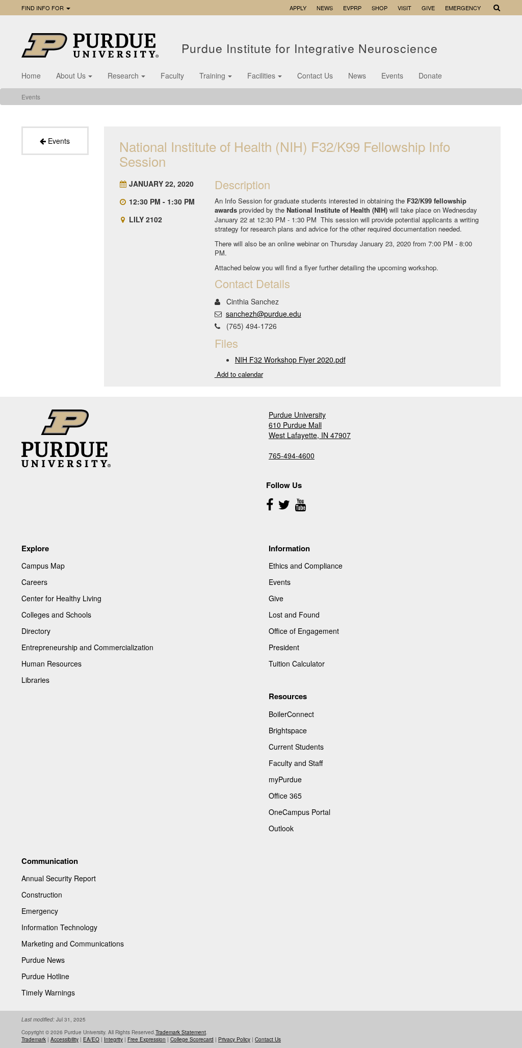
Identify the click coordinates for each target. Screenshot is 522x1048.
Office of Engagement (304, 631)
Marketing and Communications (72, 943)
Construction (41, 894)
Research (123, 75)
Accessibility (64, 1039)
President (284, 647)
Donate (430, 75)
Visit (404, 8)
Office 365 (285, 795)
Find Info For (43, 8)
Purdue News (43, 960)
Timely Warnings (48, 992)
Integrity (113, 1039)
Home (31, 75)
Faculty (172, 75)
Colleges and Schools (56, 614)
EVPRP (352, 8)
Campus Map (43, 565)
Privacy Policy (234, 1039)
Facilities (261, 75)
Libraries (35, 680)
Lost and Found (294, 614)
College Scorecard (192, 1039)
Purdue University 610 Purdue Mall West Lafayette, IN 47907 (310, 425)
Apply (298, 8)
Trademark (33, 1039)
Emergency (463, 8)
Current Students (296, 747)
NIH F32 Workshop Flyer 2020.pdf (290, 359)
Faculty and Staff (296, 763)
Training (212, 75)
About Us (71, 75)
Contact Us (315, 75)
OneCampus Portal (299, 812)
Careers (34, 582)
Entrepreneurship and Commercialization (87, 647)
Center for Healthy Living (61, 598)
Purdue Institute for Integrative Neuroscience (311, 48)
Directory (35, 631)
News (325, 8)
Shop (379, 8)
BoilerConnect (291, 714)
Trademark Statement (180, 1032)
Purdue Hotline (45, 976)
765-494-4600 (292, 455)
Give (428, 8)
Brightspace (288, 730)
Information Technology (59, 927)
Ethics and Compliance (306, 565)
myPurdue (285, 779)
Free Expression (146, 1039)
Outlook (281, 828)
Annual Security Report (58, 878)
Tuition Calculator (297, 663)
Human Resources (51, 663)
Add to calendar (239, 374)
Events (392, 75)
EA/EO (91, 1039)
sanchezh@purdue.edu (263, 314)
